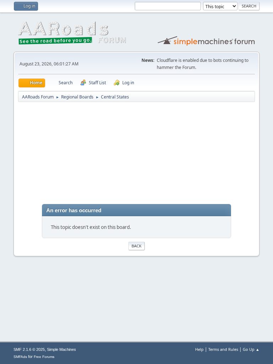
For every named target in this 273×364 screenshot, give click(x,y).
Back (136, 245)
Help (199, 349)
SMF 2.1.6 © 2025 (29, 349)
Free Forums (44, 357)
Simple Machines (61, 349)
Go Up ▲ (251, 349)
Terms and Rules (223, 349)
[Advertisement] (136, 154)
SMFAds (20, 357)
